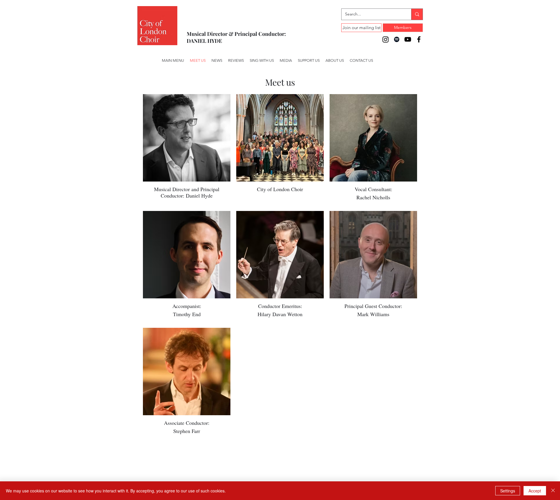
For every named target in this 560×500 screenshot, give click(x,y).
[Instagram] (386, 39)
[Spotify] (397, 39)
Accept (534, 491)
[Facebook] (419, 39)
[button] (262, 60)
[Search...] (417, 14)
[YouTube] (408, 39)
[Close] (553, 490)
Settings (507, 491)
